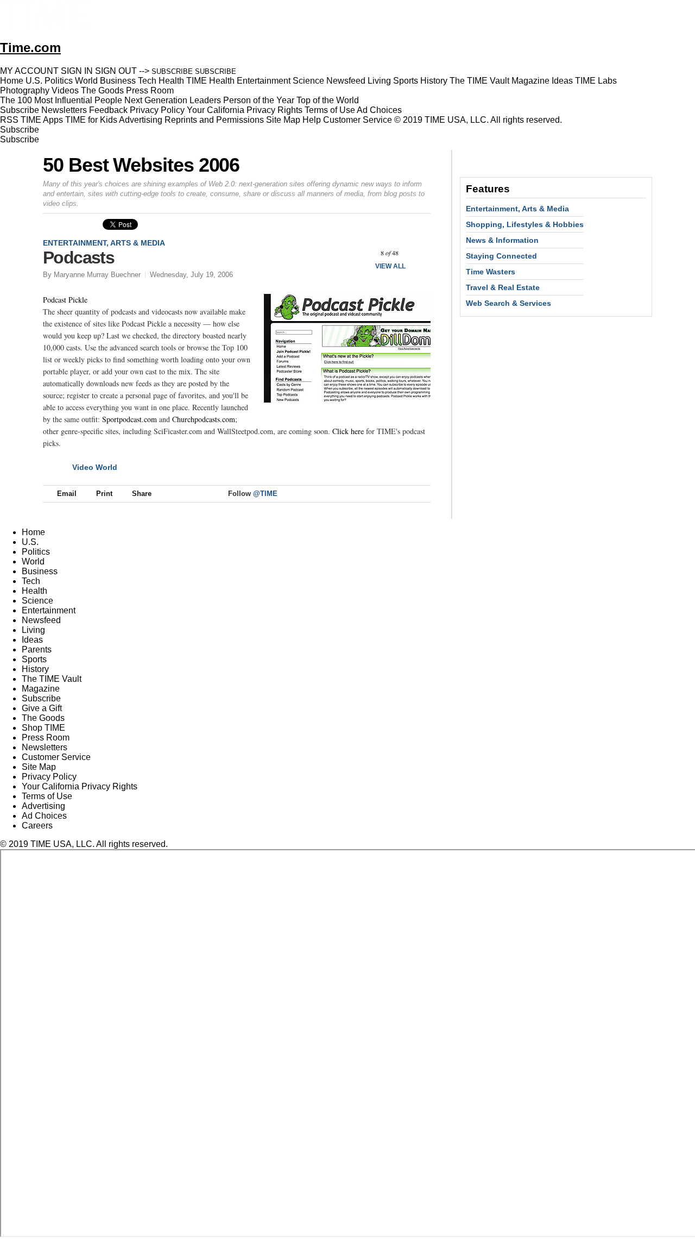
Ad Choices (380, 110)
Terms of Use (330, 110)
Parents (37, 649)
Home (33, 532)
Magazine (41, 688)
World (33, 561)
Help (311, 119)
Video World (94, 467)
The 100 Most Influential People (61, 100)
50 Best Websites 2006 (141, 165)
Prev (361, 253)
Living (33, 630)
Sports (34, 659)
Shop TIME (43, 727)
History (35, 669)
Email (67, 493)
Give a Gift (42, 708)
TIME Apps (42, 119)
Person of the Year (258, 100)
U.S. (30, 542)
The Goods (43, 718)
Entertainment (48, 610)
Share (141, 493)
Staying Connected (501, 256)
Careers (37, 825)
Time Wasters (490, 271)
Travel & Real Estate (503, 287)
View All (390, 266)
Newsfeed (41, 620)
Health (34, 590)
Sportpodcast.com (129, 419)
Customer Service (357, 119)
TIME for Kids (91, 119)
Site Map (283, 119)
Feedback (108, 110)
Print (104, 493)
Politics (36, 551)
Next (418, 253)
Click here (348, 431)
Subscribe (19, 110)
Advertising (140, 119)
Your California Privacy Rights (244, 110)
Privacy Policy (157, 110)
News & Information (502, 240)
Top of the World (327, 100)
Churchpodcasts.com (203, 419)
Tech (31, 581)
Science (37, 600)
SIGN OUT (116, 71)
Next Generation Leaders (172, 100)
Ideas (32, 639)
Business (40, 571)
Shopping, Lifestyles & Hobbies (525, 224)
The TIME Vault (51, 678)
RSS (9, 119)
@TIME (265, 493)
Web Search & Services (508, 303)
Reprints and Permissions (214, 119)
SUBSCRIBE (172, 71)
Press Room (46, 737)
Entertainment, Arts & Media (104, 242)
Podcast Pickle (65, 299)
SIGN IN (77, 71)
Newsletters (64, 110)
